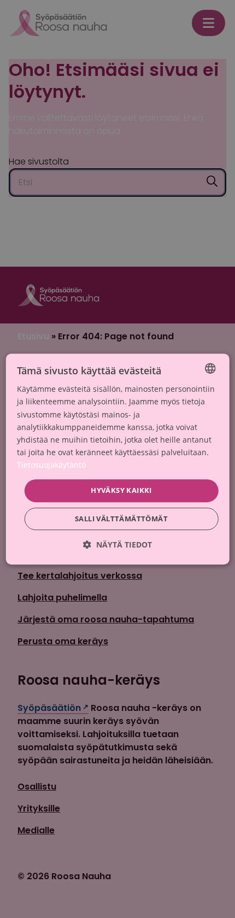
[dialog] (118, 459)
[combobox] (209, 368)
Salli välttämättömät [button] (121, 518)
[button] (117, 544)
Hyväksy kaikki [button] (121, 490)
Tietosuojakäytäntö (51, 465)
